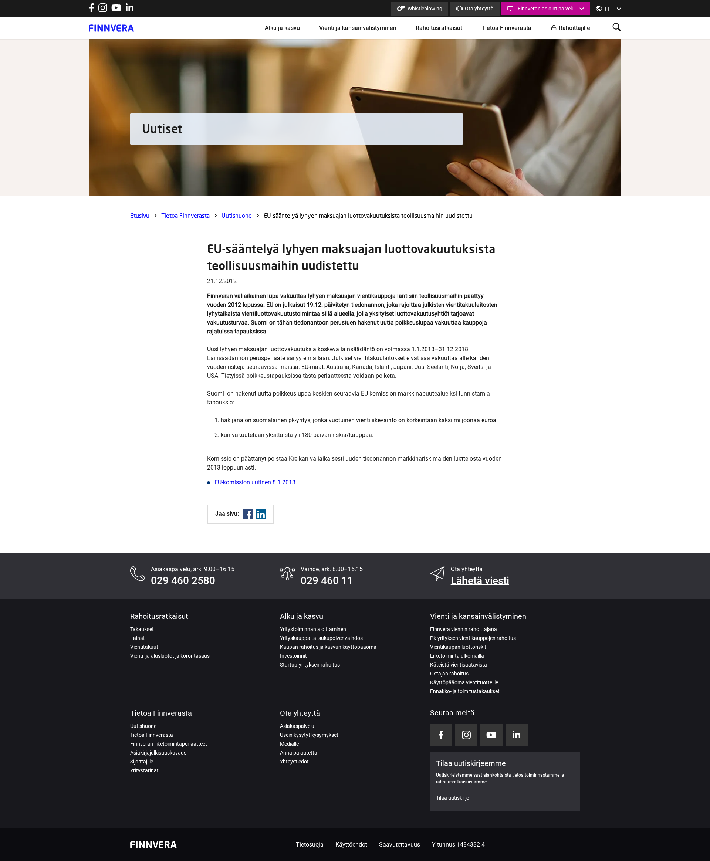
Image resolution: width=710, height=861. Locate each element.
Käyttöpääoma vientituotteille (464, 682)
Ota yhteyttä (479, 8)
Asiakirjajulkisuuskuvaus (158, 753)
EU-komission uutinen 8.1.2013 (254, 482)
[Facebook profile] (91, 10)
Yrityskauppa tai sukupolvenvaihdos (321, 638)
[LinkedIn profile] (129, 10)
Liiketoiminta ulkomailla (457, 656)
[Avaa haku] (616, 28)
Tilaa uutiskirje (452, 798)
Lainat (137, 638)
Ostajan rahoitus (449, 674)
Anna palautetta (298, 753)
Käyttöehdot (351, 844)
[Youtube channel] (116, 10)
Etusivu (139, 215)
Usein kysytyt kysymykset (309, 735)
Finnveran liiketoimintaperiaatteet (168, 744)
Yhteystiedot (294, 762)
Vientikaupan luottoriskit (458, 647)
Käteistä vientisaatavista (458, 665)
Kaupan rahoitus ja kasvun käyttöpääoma (328, 647)
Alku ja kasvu (282, 27)
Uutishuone (237, 215)
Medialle (289, 744)
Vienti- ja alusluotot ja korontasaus (170, 656)
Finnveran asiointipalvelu (546, 8)
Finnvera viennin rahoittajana (463, 629)
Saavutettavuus (399, 844)
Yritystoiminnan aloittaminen (313, 629)
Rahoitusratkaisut (439, 27)
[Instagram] (102, 10)
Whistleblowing (425, 8)
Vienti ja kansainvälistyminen (357, 27)
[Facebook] (248, 514)
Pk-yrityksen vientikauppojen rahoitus (473, 638)
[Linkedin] (261, 514)
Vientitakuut (144, 647)
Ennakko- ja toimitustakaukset (465, 691)
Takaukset (142, 629)
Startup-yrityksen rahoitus (310, 665)
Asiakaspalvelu (297, 726)
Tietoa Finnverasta (506, 27)
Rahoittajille (574, 27)
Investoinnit (293, 656)
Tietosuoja (310, 844)
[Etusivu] (111, 28)
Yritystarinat (144, 770)
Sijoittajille (141, 762)
